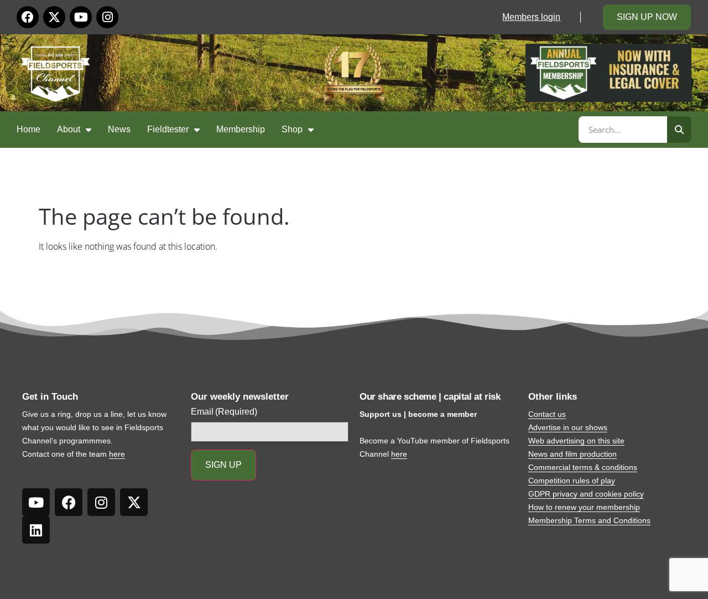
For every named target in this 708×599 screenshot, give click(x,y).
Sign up (223, 464)
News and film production (572, 454)
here (117, 454)
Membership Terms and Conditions (589, 520)
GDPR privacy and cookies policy (586, 493)
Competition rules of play (571, 480)
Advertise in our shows (567, 427)
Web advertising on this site (576, 440)
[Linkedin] (36, 530)
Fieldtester (168, 129)
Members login (531, 17)
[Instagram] (107, 17)
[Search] (679, 129)
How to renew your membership (584, 507)
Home (28, 129)
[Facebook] (28, 17)
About (68, 129)
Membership (240, 129)
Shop (292, 129)
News (119, 129)
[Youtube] (81, 17)
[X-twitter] (54, 17)
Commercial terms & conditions (582, 467)
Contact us (547, 414)
